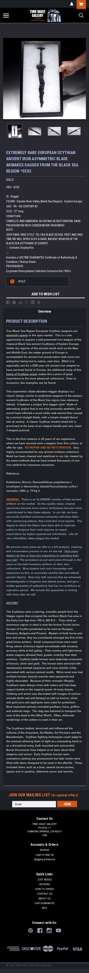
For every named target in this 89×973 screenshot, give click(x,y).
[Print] (20, 302)
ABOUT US (44, 898)
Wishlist (44, 850)
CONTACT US (44, 893)
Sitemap (46, 965)
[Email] (14, 302)
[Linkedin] (32, 302)
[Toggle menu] (6, 15)
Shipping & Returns (44, 859)
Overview (44, 311)
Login (38, 854)
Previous (6, 79)
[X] (26, 302)
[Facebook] (8, 302)
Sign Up (49, 854)
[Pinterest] (39, 302)
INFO (44, 908)
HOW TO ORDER (44, 889)
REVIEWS (44, 884)
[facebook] (39, 930)
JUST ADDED (44, 879)
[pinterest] (30, 930)
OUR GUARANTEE (45, 903)
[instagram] (49, 930)
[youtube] (58, 930)
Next (83, 79)
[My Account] (71, 4)
